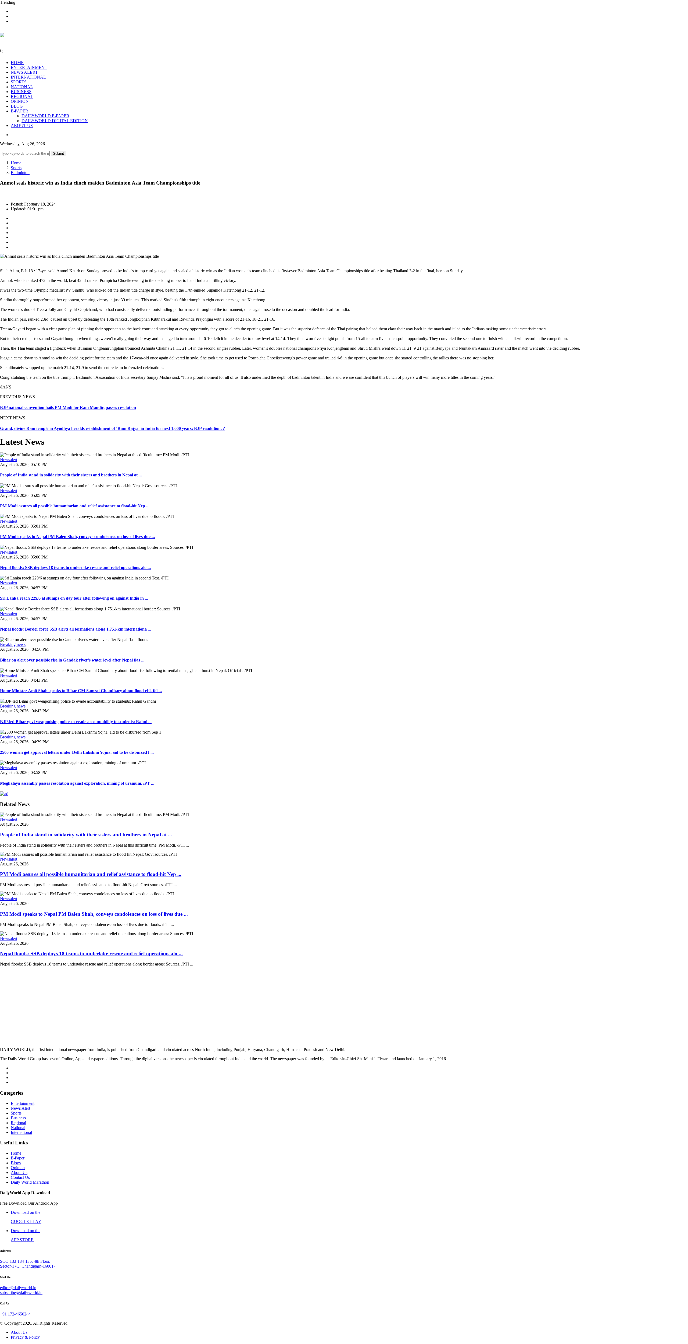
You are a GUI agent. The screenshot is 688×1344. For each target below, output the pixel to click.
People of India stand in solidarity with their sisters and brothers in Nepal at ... (71, 475)
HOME (17, 62)
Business (18, 1118)
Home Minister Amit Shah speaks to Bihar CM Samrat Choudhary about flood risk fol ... (81, 690)
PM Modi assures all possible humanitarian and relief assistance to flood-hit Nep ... (74, 506)
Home (16, 163)
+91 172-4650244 (15, 1314)
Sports (16, 167)
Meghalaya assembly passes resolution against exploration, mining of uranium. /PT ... (77, 783)
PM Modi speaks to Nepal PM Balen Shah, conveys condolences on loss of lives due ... (77, 536)
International (21, 1132)
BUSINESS (21, 91)
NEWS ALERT (24, 72)
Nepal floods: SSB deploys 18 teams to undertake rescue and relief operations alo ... (75, 567)
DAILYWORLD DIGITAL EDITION (55, 120)
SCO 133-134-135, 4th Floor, (25, 1261)
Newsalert (8, 459)
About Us (19, 1172)
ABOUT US (22, 125)
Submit (58, 153)
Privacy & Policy (25, 1337)
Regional (18, 1122)
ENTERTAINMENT (29, 67)
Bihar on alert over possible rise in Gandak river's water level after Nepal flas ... (72, 660)
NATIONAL (22, 86)
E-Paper (17, 1158)
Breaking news (13, 644)
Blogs (16, 1163)
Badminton (20, 172)
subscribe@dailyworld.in (21, 1292)
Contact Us (20, 1177)
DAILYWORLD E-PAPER (45, 116)
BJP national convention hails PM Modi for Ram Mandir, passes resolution (68, 407)
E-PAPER (19, 111)
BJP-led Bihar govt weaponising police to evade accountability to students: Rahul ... (76, 721)
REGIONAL (22, 96)
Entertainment (22, 1103)
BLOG (17, 106)
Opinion (18, 1167)
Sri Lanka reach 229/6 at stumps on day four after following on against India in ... (74, 598)
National (18, 1127)
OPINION (20, 101)
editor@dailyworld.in (18, 1287)
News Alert (20, 1108)
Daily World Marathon (30, 1182)
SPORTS (19, 82)
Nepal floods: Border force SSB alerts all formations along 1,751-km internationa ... (75, 629)
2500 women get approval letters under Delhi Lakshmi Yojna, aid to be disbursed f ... (77, 752)
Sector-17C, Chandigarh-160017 (28, 1266)
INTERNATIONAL (28, 77)
